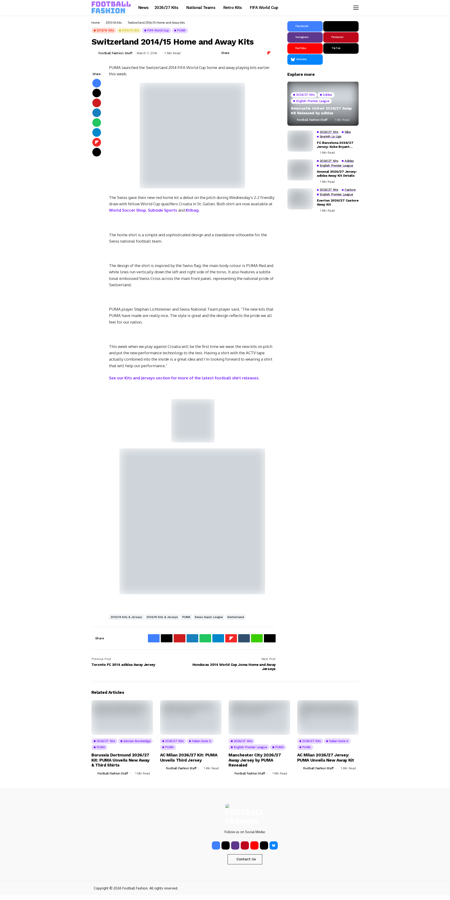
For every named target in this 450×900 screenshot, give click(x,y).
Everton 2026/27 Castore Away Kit (338, 202)
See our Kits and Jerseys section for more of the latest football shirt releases (184, 377)
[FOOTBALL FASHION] (111, 7)
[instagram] (235, 845)
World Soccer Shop (127, 210)
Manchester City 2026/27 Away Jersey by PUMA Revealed (255, 759)
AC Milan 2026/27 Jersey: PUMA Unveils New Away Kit (325, 757)
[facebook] (216, 845)
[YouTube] (254, 845)
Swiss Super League (209, 617)
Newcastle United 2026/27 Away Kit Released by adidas (321, 110)
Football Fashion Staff (115, 53)
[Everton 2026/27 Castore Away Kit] (300, 199)
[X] (341, 26)
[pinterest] (245, 845)
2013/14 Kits (114, 22)
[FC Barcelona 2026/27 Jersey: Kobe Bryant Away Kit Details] (300, 141)
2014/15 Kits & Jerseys (162, 617)
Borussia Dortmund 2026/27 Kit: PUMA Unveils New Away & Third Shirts (120, 759)
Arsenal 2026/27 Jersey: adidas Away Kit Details (337, 173)
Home (95, 22)
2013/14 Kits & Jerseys (126, 617)
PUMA (186, 617)
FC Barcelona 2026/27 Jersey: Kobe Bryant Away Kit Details (335, 145)
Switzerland (235, 617)
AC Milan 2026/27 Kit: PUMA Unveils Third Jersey (189, 757)
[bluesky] (274, 845)
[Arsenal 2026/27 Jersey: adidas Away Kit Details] (300, 169)
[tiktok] (264, 845)
